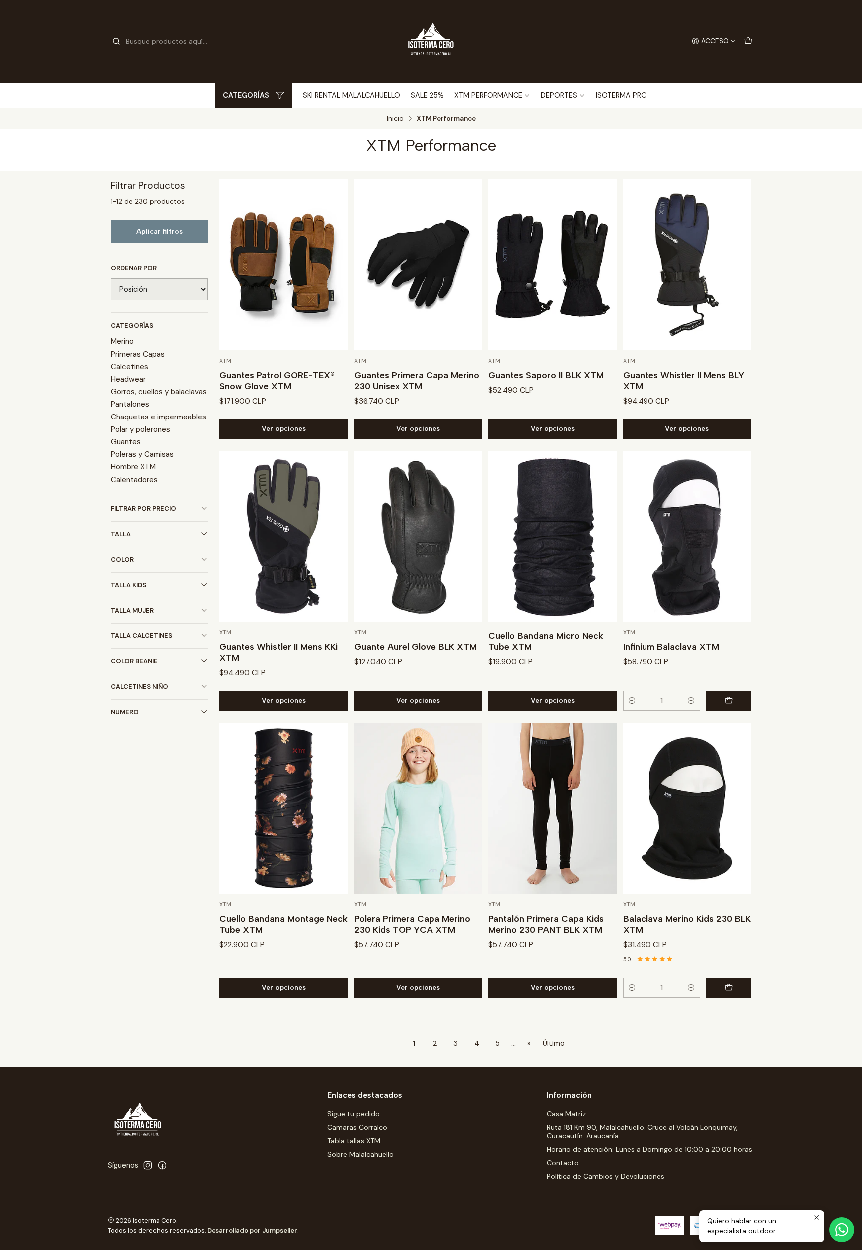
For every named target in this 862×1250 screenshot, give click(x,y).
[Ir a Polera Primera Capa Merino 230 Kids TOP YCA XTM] (418, 808)
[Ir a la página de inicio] (431, 41)
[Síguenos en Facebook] (162, 1165)
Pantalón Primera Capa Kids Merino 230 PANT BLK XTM (546, 924)
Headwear (128, 379)
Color (122, 559)
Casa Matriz (566, 1113)
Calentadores (134, 480)
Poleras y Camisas (142, 454)
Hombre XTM (133, 467)
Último (554, 1043)
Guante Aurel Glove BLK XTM (415, 646)
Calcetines (129, 367)
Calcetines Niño (139, 686)
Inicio (395, 118)
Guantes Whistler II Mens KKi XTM (278, 652)
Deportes (559, 95)
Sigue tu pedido (353, 1113)
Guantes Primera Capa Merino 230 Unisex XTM (416, 380)
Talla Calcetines (141, 635)
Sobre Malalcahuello (360, 1154)
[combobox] (162, 41)
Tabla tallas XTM (353, 1140)
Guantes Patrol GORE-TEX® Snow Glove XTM (277, 380)
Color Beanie (134, 661)
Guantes (126, 442)
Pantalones (130, 404)
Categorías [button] (246, 95)
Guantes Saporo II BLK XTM (546, 375)
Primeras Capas (138, 354)
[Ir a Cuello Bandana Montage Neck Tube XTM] (283, 808)
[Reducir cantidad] (632, 700)
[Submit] (116, 41)
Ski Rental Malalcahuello (351, 95)
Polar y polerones (140, 429)
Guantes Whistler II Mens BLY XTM (683, 380)
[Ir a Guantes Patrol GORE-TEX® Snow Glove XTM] (283, 264)
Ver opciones (284, 428)
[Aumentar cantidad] (691, 700)
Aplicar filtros (159, 231)
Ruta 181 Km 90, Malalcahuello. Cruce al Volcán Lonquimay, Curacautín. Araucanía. (642, 1132)
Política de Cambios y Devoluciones (605, 1176)
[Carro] (748, 41)
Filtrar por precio (143, 508)
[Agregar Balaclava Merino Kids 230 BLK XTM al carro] (728, 988)
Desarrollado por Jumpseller (252, 1230)
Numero (125, 712)
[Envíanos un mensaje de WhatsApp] (841, 1229)
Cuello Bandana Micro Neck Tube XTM (545, 641)
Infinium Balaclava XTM (671, 646)
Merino (122, 341)
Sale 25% (427, 95)
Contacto (563, 1162)
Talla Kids (128, 585)
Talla (121, 534)
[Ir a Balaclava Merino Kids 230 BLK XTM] (687, 808)
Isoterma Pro (621, 95)
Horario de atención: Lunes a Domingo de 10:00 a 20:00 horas (649, 1149)
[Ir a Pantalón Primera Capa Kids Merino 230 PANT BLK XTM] (552, 808)
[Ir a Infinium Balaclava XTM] (687, 536)
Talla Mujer (132, 610)
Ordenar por (134, 268)
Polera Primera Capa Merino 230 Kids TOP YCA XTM (412, 924)
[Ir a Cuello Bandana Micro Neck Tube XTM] (552, 536)
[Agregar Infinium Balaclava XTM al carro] (728, 701)
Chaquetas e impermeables (158, 417)
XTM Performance (488, 95)
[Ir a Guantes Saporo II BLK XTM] (552, 264)
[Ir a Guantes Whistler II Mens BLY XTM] (687, 264)
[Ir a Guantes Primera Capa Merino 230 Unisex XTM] (418, 264)
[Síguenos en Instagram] (148, 1165)
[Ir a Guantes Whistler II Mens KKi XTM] (283, 536)
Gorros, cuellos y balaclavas (159, 392)
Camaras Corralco (357, 1127)
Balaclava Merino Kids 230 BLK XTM (687, 924)
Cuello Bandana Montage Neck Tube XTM (283, 924)
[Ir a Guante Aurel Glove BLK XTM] (418, 536)
